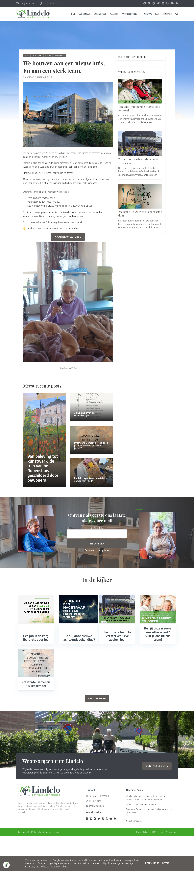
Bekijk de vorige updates (97, 550)
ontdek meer (145, 122)
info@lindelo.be (96, 805)
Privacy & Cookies (144, 832)
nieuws (48, 55)
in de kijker (37, 55)
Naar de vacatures (68, 236)
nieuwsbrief (60, 55)
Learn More (152, 863)
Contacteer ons (157, 766)
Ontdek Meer (97, 698)
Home (27, 55)
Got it (165, 863)
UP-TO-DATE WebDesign (164, 832)
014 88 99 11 (95, 801)
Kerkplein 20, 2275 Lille (100, 796)
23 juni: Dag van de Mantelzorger (141, 804)
